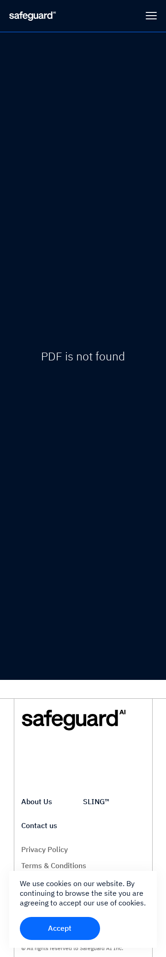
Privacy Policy (44, 849)
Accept (59, 928)
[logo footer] (83, 720)
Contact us (39, 825)
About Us (36, 801)
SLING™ (96, 801)
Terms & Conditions (53, 865)
